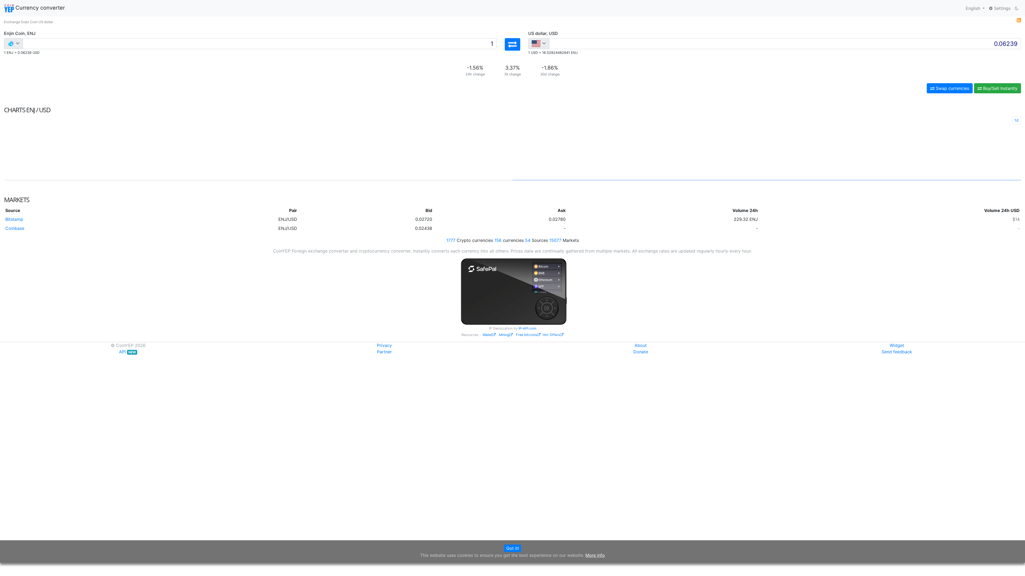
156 (498, 240)
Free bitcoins (526, 335)
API (127, 351)
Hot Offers (551, 335)
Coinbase (14, 228)
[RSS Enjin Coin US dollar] (1019, 19)
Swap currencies (952, 88)
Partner (384, 351)
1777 (450, 240)
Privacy (384, 345)
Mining (504, 335)
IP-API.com (527, 328)
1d (1016, 120)
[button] (512, 44)
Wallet (487, 335)
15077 (555, 240)
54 (527, 240)
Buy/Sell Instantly (1000, 88)
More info (595, 555)
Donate (640, 351)
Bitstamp (14, 219)
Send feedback (897, 351)
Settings (1002, 8)
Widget (897, 345)
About (640, 345)
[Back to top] (1013, 564)
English (973, 8)
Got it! (512, 548)
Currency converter (39, 8)
